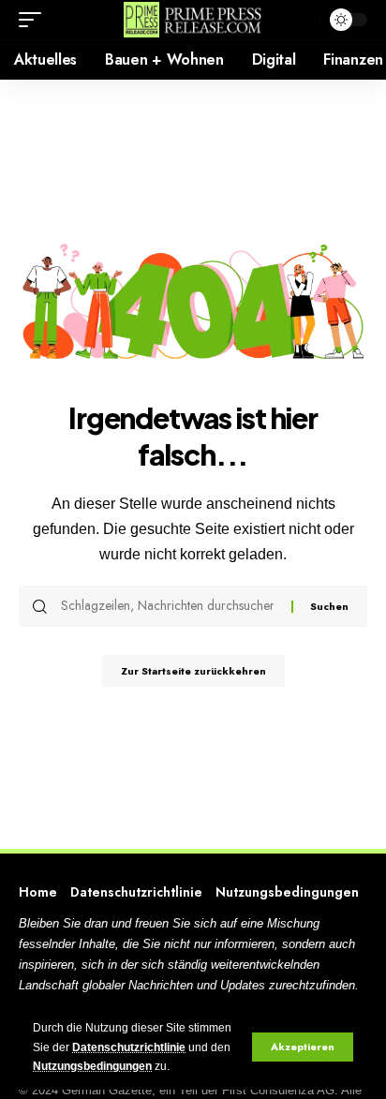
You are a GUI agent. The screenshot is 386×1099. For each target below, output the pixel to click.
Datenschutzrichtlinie (129, 1047)
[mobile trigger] (35, 19)
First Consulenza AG (278, 1090)
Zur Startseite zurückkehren (193, 670)
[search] (301, 20)
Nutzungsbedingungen (92, 1066)
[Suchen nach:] (169, 606)
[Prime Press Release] (193, 19)
